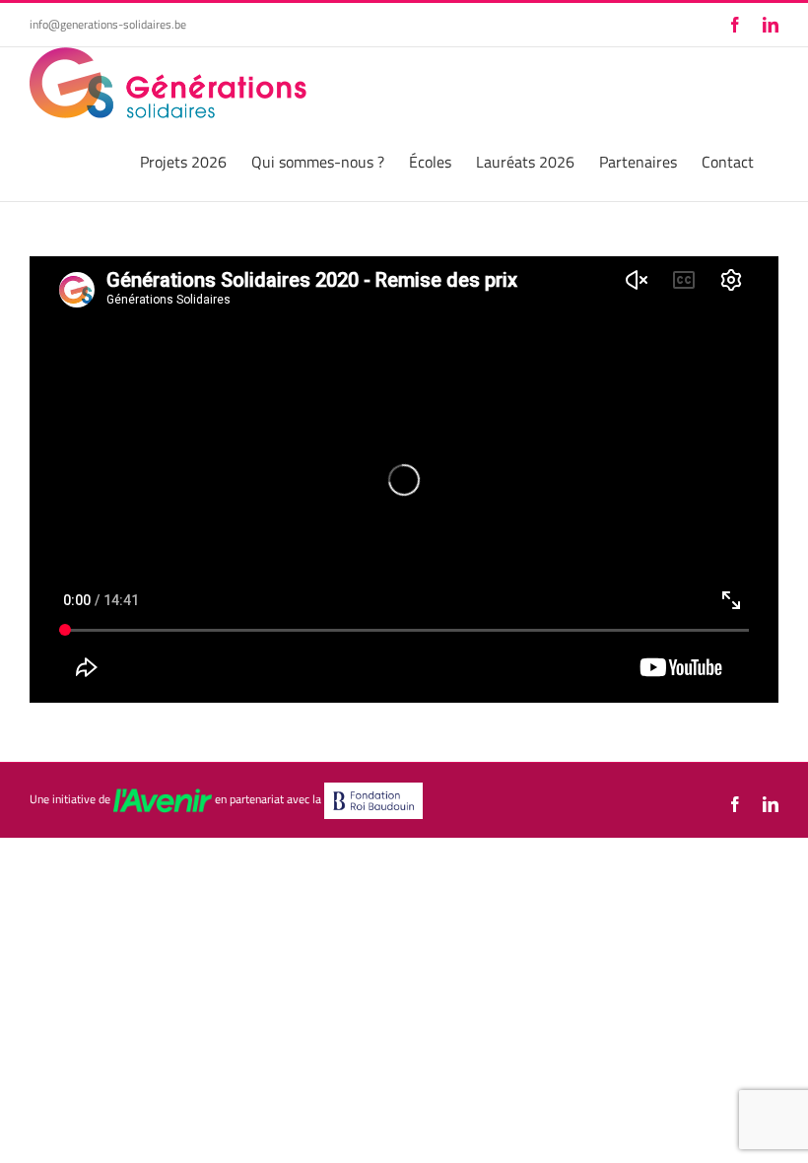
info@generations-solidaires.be (108, 24)
